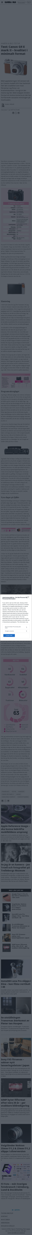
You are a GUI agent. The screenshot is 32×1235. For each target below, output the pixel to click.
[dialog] (16, 617)
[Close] (28, 597)
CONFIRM (9, 635)
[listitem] (16, 627)
